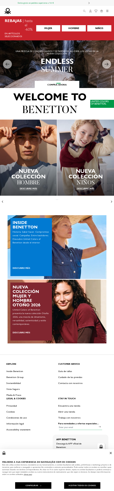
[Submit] (99, 426)
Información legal (15, 423)
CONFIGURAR (32, 485)
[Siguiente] (89, 3)
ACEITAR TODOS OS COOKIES (82, 485)
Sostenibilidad (13, 383)
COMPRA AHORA (57, 85)
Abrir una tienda (66, 411)
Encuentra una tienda (69, 405)
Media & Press (13, 395)
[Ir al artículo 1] (53, 83)
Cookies (10, 411)
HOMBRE (73, 28)
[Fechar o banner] (111, 453)
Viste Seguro (13, 389)
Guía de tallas (65, 371)
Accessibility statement (18, 429)
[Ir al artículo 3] (58, 83)
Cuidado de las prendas (70, 377)
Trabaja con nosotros (69, 417)
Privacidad (11, 405)
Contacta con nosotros (70, 383)
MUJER (48, 28)
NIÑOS (99, 28)
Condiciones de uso (16, 417)
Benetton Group (15, 377)
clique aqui (28, 474)
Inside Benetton (14, 371)
